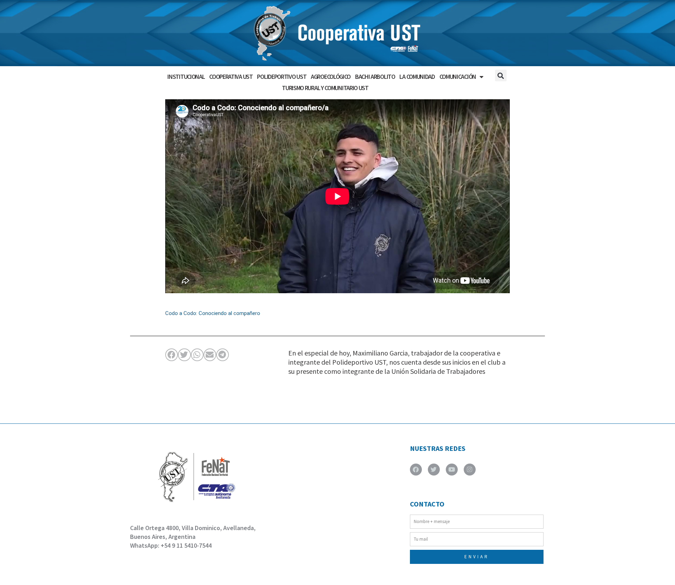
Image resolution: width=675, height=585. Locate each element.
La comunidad (417, 77)
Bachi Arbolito (375, 77)
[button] (501, 75)
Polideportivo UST (281, 77)
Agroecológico (331, 77)
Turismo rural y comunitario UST (325, 88)
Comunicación (457, 77)
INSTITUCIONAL (186, 77)
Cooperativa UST (231, 77)
